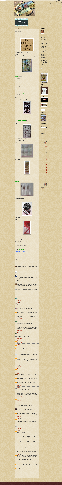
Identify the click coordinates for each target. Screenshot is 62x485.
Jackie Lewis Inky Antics (43, 188)
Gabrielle (18, 387)
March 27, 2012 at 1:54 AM (19, 385)
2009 (45, 183)
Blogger (34, 483)
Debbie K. (18, 430)
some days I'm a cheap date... (46, 162)
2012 (45, 143)
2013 (45, 142)
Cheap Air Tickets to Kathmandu (20, 470)
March (46, 156)
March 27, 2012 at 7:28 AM (19, 396)
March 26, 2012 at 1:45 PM (19, 330)
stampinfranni (18, 454)
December (46, 144)
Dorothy (17, 398)
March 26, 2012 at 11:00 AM (19, 300)
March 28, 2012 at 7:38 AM (19, 428)
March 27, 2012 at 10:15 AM (19, 416)
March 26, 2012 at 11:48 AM (19, 318)
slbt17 (17, 368)
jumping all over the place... (46, 170)
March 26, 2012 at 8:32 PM (19, 355)
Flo (17, 311)
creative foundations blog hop (46, 167)
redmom (18, 320)
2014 (45, 141)
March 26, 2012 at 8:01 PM (19, 351)
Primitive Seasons (18, 412)
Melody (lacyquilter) (19, 373)
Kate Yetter (18, 302)
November (46, 146)
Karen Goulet (18, 418)
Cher (17, 357)
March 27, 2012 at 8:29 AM (19, 400)
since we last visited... (46, 164)
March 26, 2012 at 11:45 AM (19, 313)
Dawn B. (17, 377)
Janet (17, 332)
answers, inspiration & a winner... (46, 173)
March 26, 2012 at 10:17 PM (19, 366)
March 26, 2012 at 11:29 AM (19, 305)
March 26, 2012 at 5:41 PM (19, 342)
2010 (45, 182)
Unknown (18, 381)
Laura (17, 435)
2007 (45, 185)
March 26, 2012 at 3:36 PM (19, 338)
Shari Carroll (42, 191)
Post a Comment (17, 476)
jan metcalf (18, 344)
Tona (17, 340)
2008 (45, 184)
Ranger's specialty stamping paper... (46, 176)
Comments (42, 110)
